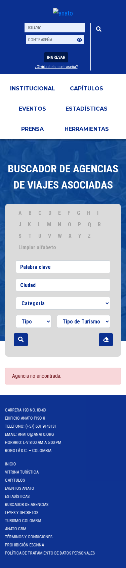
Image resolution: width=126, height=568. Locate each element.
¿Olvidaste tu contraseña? (56, 66)
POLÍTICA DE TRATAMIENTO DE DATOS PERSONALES (50, 553)
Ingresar (56, 57)
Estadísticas (87, 109)
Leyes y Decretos (21, 512)
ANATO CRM (16, 528)
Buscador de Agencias (26, 504)
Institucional (32, 88)
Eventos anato (19, 488)
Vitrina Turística (22, 472)
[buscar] (21, 339)
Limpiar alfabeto (37, 247)
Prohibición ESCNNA (24, 544)
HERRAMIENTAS (87, 129)
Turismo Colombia (23, 520)
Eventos (32, 109)
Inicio (10, 463)
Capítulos (86, 88)
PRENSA (32, 129)
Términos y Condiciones (28, 536)
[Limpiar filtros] (106, 339)
